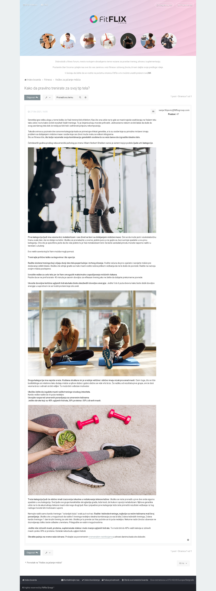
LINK (149, 73)
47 (177, 114)
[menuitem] (44, 4)
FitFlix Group (47, 587)
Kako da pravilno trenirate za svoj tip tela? (57, 88)
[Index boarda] (108, 19)
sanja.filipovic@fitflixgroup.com (174, 110)
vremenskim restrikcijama (101, 537)
